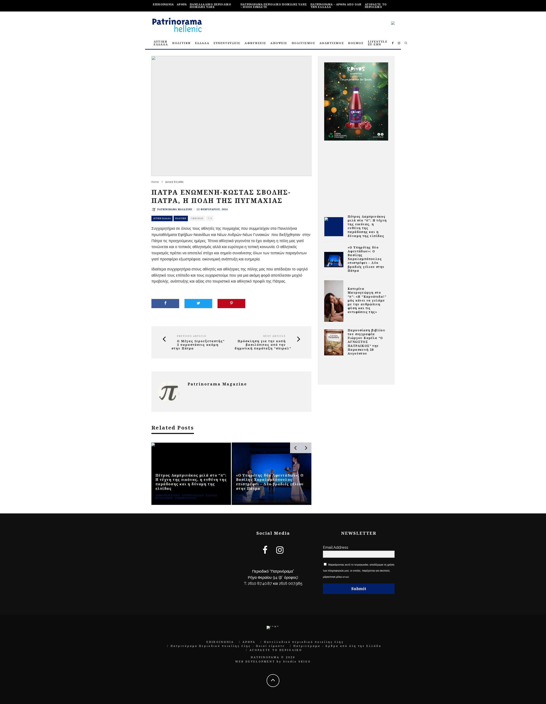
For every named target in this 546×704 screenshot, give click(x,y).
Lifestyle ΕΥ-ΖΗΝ (378, 43)
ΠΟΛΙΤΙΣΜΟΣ (303, 43)
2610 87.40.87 (260, 583)
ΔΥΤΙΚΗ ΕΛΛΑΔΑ (161, 43)
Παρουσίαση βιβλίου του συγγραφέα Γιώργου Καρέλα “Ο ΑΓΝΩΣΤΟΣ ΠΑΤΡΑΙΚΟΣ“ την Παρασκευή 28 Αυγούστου (366, 341)
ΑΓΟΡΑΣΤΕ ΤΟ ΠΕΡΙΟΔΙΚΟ (376, 6)
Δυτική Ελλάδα (162, 218)
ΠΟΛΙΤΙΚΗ (181, 43)
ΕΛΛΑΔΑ (202, 43)
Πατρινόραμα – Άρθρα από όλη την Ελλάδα (336, 6)
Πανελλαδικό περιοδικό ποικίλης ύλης (210, 6)
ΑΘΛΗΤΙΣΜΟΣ (331, 43)
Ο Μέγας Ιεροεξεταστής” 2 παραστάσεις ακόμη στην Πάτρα (198, 344)
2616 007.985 (290, 583)
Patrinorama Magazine (174, 209)
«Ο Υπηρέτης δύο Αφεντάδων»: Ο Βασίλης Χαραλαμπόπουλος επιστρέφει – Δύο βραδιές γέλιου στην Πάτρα (366, 259)
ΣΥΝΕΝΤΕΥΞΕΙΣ (226, 43)
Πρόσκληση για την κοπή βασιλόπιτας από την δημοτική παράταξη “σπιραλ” (263, 344)
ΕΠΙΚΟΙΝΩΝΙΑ (163, 4)
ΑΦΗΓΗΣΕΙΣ (255, 43)
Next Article (274, 336)
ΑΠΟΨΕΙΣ (278, 43)
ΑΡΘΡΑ (182, 4)
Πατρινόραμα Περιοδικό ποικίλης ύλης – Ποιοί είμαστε (274, 6)
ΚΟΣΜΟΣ (355, 43)
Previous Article (191, 336)
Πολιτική (180, 218)
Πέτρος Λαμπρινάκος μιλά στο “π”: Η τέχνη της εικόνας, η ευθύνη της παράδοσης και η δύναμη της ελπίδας (367, 226)
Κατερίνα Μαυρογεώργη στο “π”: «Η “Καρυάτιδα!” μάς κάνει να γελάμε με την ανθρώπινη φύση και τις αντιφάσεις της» (367, 300)
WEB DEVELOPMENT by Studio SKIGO (273, 661)
